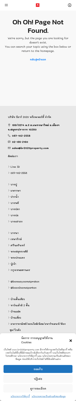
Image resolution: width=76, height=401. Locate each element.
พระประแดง (18, 257)
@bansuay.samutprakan (25, 281)
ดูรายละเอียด (38, 388)
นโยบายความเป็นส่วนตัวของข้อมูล (49, 396)
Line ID (15, 166)
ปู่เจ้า (13, 263)
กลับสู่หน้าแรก (38, 59)
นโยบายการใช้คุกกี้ (20, 396)
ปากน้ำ (15, 196)
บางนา (15, 233)
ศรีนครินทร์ (18, 245)
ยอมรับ (38, 369)
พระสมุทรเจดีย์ (19, 251)
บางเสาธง (16, 221)
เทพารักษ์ (16, 239)
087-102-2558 (21, 135)
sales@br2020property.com (30, 148)
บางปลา (15, 209)
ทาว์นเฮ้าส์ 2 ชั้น (20, 305)
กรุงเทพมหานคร (20, 270)
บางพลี (15, 203)
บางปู (14, 184)
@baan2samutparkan (23, 287)
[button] (70, 340)
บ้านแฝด (16, 311)
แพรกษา (16, 190)
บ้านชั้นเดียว (18, 299)
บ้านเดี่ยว (16, 317)
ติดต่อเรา (13, 156)
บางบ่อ (14, 215)
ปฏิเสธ (38, 379)
